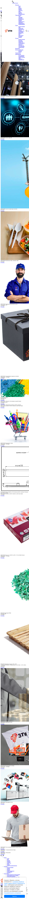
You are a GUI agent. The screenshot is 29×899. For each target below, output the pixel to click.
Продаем (20, 51)
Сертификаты (21, 31)
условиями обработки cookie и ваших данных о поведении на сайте (14, 883)
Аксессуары (20, 10)
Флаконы (20, 9)
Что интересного (21, 56)
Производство (6, 873)
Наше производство (21, 28)
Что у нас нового (21, 55)
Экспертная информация (18, 53)
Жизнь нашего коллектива (21, 36)
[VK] (2, 886)
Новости (20, 33)
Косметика (20, 19)
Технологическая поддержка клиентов (13, 874)
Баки (19, 6)
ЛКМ (19, 16)
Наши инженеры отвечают (21, 30)
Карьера (8, 870)
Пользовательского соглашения (12, 892)
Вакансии (20, 37)
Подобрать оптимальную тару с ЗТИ (13, 877)
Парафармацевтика (22, 24)
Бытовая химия (21, 18)
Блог (19, 34)
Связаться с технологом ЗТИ (21, 59)
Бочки (8, 858)
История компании (22, 26)
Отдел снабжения (19, 49)
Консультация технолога (21, 44)
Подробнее (3, 139)
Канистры (20, 8)
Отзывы (8, 868)
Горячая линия (9, 871)
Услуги (16, 38)
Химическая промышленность (21, 23)
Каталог (17, 5)
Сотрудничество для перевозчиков (21, 46)
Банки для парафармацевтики (22, 14)
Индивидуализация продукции (22, 40)
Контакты (17, 48)
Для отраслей (18, 15)
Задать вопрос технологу (11, 876)
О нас (16, 25)
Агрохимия (20, 17)
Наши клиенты (21, 32)
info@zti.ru (2, 884)
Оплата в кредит (21, 47)
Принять (14, 896)
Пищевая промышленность (21, 21)
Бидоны (20, 7)
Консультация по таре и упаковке (12, 875)
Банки (20, 11)
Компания (5, 866)
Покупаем (20, 50)
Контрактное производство (21, 42)
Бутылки (20, 12)
